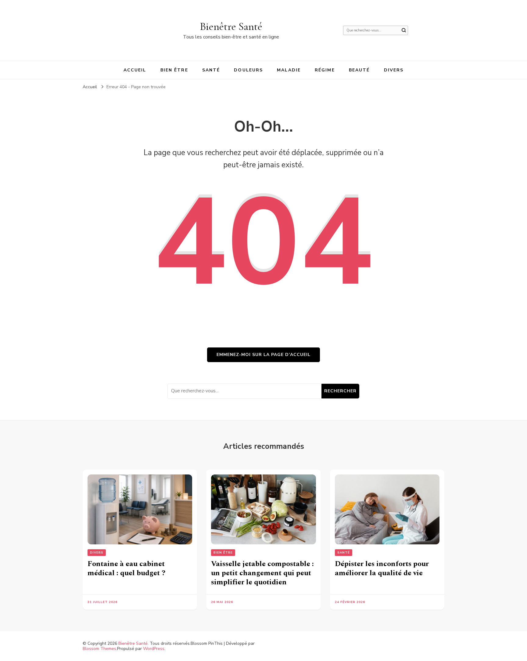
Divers (394, 70)
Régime (325, 70)
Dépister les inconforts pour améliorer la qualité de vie (382, 568)
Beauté (359, 70)
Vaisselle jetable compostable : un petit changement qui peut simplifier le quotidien (262, 573)
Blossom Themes (99, 649)
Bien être (174, 70)
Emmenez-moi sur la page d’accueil (263, 355)
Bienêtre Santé (231, 26)
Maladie (289, 70)
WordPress (153, 649)
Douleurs (248, 70)
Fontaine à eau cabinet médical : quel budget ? (126, 568)
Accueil (135, 70)
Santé (211, 70)
